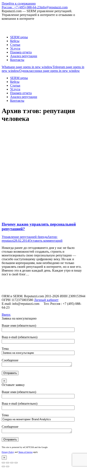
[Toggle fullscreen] (12, 462)
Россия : (21, 7)
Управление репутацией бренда (25, 237)
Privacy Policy (8, 452)
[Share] (7, 462)
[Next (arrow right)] (7, 466)
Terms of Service (25, 452)
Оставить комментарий (46, 240)
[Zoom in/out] (16, 462)
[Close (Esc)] (3, 462)
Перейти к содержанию (19, 3)
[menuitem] (19, 37)
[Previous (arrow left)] (3, 466)
